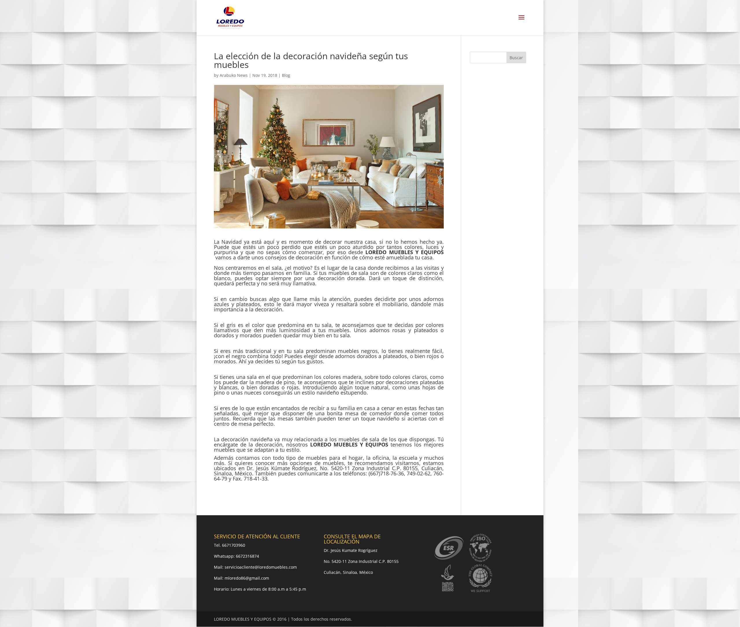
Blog (286, 75)
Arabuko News (234, 75)
